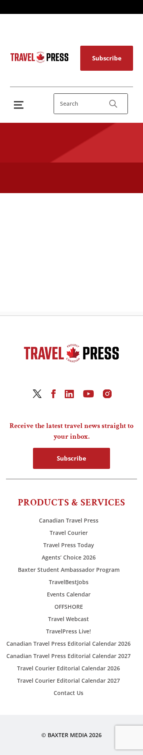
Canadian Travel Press (69, 520)
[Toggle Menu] (20, 104)
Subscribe (107, 58)
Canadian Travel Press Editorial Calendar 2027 (68, 656)
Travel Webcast (68, 619)
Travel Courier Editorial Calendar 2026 (68, 668)
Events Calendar (69, 594)
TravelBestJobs (69, 582)
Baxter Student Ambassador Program (69, 569)
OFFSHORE (68, 606)
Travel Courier (69, 532)
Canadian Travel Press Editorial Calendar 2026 (68, 643)
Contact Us (68, 693)
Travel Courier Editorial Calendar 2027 (68, 680)
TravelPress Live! (68, 631)
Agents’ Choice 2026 (69, 557)
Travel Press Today (68, 545)
